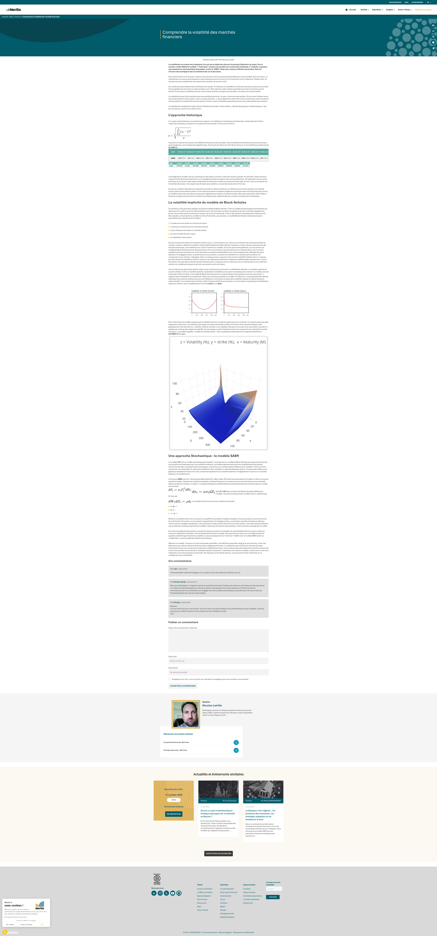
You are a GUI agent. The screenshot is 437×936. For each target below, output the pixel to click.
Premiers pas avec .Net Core (175, 750)
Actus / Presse (404, 10)
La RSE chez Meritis (204, 892)
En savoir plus (174, 814)
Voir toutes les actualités (218, 853)
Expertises (376, 10)
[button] (5, 932)
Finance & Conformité (228, 892)
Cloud (222, 899)
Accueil (5, 17)
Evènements (248, 903)
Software (223, 903)
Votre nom (172, 656)
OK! (42, 924)
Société (364, 10)
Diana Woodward (218, 481)
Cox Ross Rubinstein (207, 216)
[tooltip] (433, 25)
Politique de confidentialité (243, 932)
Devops (223, 910)
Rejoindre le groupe (423, 10)
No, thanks (10, 924)
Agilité (222, 906)
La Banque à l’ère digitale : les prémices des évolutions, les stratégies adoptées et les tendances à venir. (260, 815)
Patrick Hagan (176, 481)
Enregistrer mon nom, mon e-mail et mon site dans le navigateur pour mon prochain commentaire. (210, 679)
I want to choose (26, 924)
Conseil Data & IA (227, 889)
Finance (17, 17)
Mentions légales (225, 932)
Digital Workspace (227, 917)
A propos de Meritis (204, 889)
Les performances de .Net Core (176, 742)
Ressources (201, 903)
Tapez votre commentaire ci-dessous (182, 628)
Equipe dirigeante (204, 896)
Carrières (246, 889)
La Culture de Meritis (251, 899)
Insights (389, 10)
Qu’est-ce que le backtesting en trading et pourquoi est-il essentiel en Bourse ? (218, 813)
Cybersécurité (225, 896)
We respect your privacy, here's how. (16, 917)
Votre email (173, 668)
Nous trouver (202, 899)
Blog (11, 17)
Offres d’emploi (249, 892)
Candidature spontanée (252, 896)
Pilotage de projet (227, 913)
